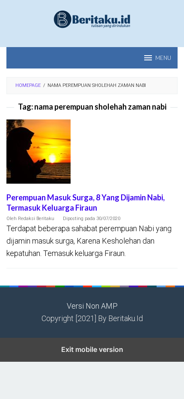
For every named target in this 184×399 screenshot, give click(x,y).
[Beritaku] (92, 18)
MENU (163, 57)
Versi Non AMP (92, 305)
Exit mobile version (92, 349)
